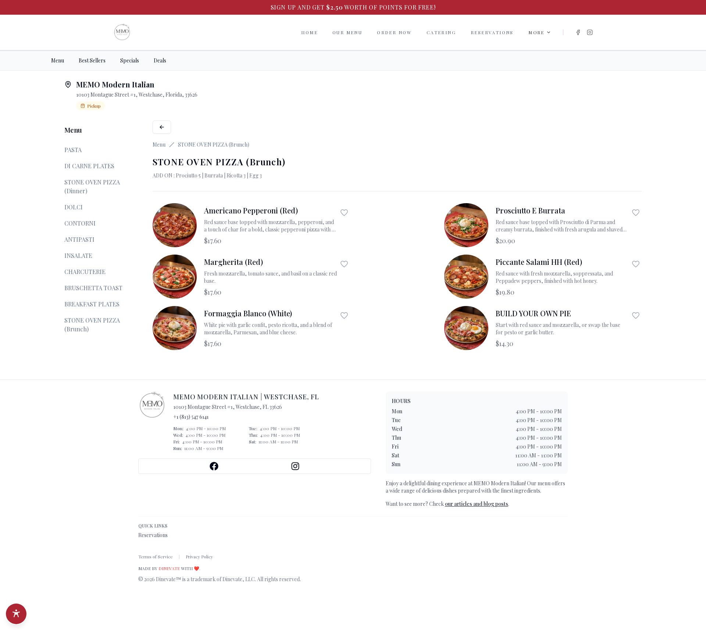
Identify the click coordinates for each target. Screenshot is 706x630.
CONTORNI (80, 223)
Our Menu (347, 32)
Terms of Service (155, 556)
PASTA (73, 150)
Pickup (94, 106)
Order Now (394, 32)
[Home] (122, 32)
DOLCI (73, 207)
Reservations (492, 32)
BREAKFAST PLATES (92, 304)
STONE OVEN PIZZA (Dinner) (92, 186)
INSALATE (78, 255)
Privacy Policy (199, 556)
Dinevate (169, 568)
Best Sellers (92, 60)
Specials (129, 60)
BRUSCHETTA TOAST (93, 288)
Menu (57, 60)
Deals (160, 60)
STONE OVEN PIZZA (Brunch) (92, 324)
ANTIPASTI (79, 239)
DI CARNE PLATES (89, 166)
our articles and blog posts (476, 503)
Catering (441, 32)
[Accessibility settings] (16, 614)
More (536, 32)
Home (309, 32)
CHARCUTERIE (85, 272)
